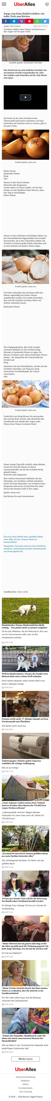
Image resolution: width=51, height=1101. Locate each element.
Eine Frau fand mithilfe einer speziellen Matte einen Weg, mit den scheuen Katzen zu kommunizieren (23, 539)
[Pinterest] (29, 21)
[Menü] (4, 4)
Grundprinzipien (25, 1088)
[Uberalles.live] (24, 4)
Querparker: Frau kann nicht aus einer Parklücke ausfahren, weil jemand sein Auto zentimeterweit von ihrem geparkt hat (25, 548)
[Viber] (22, 21)
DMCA (26, 1084)
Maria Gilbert (15, 26)
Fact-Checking (25, 1092)
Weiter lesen (26, 1059)
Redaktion (25, 1081)
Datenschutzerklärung (25, 1077)
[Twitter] (45, 21)
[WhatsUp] (37, 21)
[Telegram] (14, 21)
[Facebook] (6, 21)
